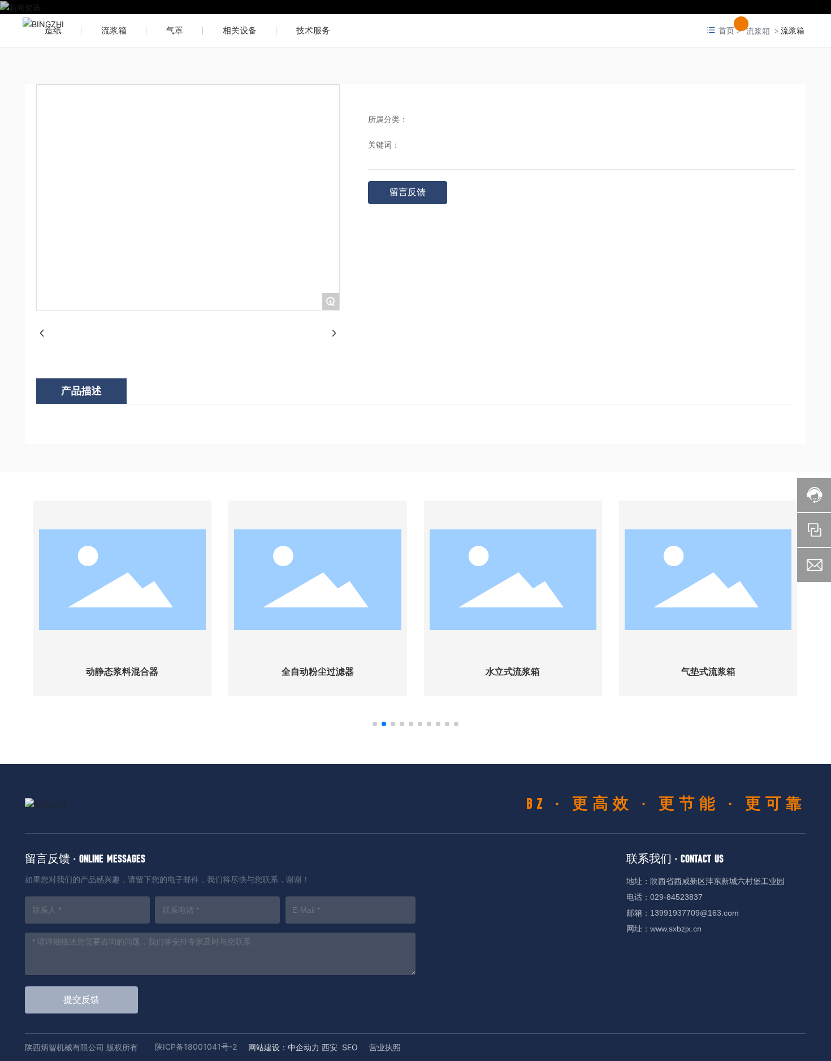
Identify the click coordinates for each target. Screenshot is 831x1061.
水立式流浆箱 (513, 671)
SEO (350, 1047)
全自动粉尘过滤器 (318, 671)
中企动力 (303, 1047)
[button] (375, 724)
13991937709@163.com (694, 912)
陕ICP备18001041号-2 (196, 1046)
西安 (329, 1047)
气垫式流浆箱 (708, 671)
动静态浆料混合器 (122, 671)
